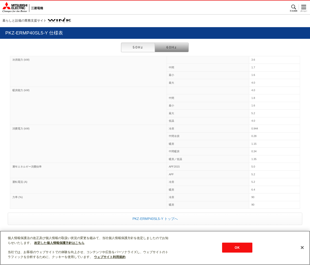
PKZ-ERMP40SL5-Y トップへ (155, 219)
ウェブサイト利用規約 (109, 257)
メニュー (304, 7)
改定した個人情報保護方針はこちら (59, 243)
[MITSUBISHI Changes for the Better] (21, 7)
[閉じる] (302, 247)
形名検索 (294, 7)
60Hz (171, 47)
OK (237, 247)
